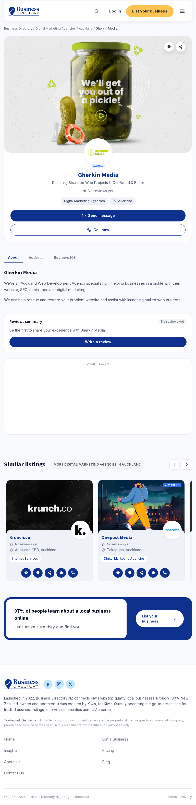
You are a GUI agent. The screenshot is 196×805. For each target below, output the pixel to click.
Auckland (86, 28)
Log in (115, 11)
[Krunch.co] (80, 530)
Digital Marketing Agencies (55, 28)
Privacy (186, 797)
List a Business (115, 739)
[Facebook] (48, 684)
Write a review (98, 342)
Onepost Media (116, 537)
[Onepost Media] (172, 530)
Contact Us (14, 773)
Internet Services (25, 558)
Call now (101, 230)
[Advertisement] (98, 399)
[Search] (96, 11)
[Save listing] (169, 47)
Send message (101, 215)
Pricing (108, 750)
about (13, 257)
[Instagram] (59, 684)
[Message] (61, 573)
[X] (70, 684)
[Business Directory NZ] (21, 684)
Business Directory (18, 28)
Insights (11, 750)
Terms (172, 797)
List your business (149, 11)
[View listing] (26, 573)
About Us (12, 761)
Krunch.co (19, 537)
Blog (106, 761)
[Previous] (174, 464)
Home (9, 739)
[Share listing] (181, 47)
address (36, 257)
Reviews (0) (64, 257)
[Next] (187, 464)
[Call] (73, 573)
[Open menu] (182, 11)
